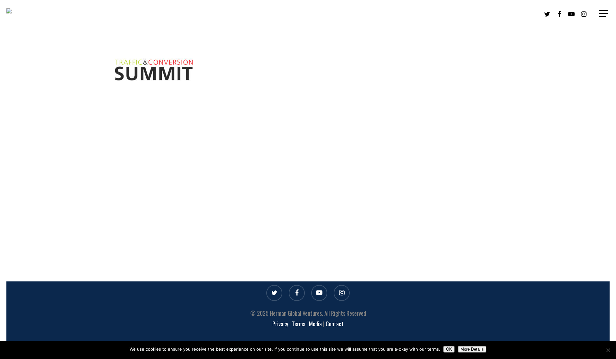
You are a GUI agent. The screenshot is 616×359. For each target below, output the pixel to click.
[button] (604, 13)
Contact (335, 324)
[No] (608, 350)
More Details (472, 349)
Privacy (280, 324)
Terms (299, 324)
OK (449, 349)
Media (315, 324)
